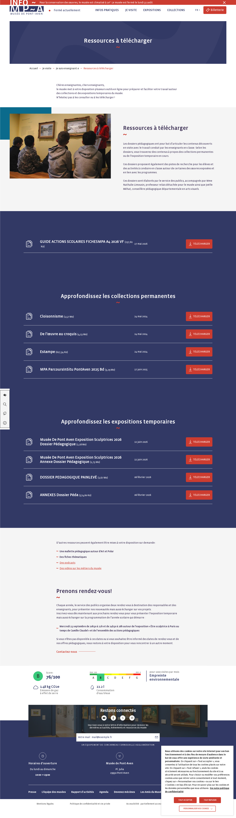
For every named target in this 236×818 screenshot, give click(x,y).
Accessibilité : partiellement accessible (146, 804)
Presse (32, 792)
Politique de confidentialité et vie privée (90, 804)
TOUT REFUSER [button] (210, 800)
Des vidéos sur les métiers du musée (80, 568)
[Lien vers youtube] (104, 718)
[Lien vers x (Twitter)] (122, 718)
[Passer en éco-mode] (4, 413)
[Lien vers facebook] (113, 718)
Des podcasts (67, 562)
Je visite (131, 10)
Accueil (34, 68)
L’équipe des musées (54, 792)
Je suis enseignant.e (67, 68)
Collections (176, 10)
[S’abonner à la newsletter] (156, 737)
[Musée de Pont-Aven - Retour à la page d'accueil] (27, 10)
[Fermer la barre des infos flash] (224, 2)
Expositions (152, 10)
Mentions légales (45, 804)
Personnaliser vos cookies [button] (196, 809)
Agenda (104, 792)
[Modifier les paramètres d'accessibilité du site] (4, 395)
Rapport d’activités (82, 792)
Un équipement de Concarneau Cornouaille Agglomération (118, 745)
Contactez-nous (66, 651)
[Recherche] (4, 404)
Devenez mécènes (124, 792)
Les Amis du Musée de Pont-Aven (159, 792)
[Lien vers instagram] (132, 718)
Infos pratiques (107, 10)
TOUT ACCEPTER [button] (185, 800)
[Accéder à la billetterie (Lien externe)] (4, 423)
